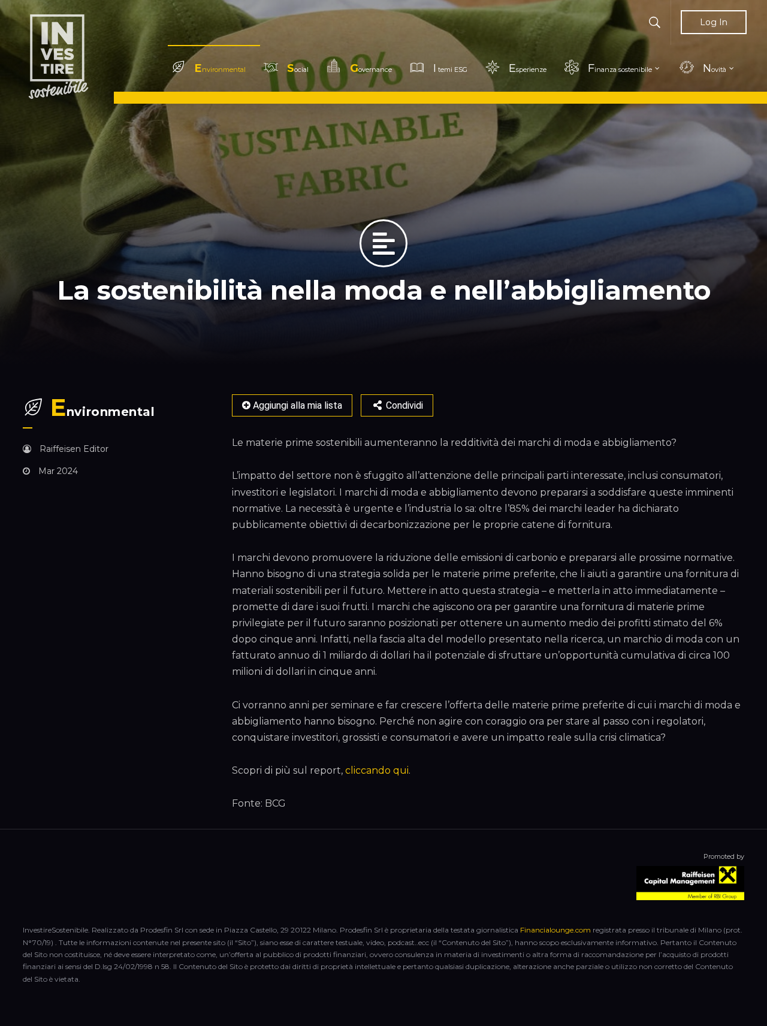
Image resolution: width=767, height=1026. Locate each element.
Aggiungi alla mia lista (296, 405)
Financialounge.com (555, 929)
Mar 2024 (57, 471)
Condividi (403, 405)
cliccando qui (377, 770)
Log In (713, 22)
